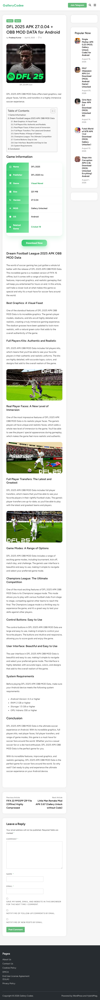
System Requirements (23, 146)
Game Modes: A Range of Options (27, 134)
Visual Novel (37, 183)
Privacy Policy (8, 983)
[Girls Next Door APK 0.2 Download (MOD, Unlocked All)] (77, 100)
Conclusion (15, 149)
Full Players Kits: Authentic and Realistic (30, 124)
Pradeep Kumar (15, 38)
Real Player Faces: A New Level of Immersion (32, 127)
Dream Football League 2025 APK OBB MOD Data (32, 118)
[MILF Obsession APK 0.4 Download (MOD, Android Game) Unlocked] (77, 68)
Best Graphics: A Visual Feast (25, 121)
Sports (17, 21)
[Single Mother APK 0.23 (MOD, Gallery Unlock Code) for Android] (77, 39)
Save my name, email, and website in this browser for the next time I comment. (33, 903)
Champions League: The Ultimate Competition (33, 136)
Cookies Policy (9, 968)
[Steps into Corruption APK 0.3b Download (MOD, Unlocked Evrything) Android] (77, 158)
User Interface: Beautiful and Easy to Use (30, 143)
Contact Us (7, 963)
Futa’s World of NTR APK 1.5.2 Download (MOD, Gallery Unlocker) (87, 136)
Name (10, 874)
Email (10, 886)
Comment (12, 839)
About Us (6, 959)
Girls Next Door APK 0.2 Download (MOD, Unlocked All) (86, 108)
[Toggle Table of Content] (52, 111)
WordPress (78, 996)
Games (9, 21)
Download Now (34, 243)
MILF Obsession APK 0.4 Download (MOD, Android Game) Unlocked (87, 77)
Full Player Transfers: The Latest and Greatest (32, 131)
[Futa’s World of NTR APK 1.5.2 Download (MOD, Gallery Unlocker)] (77, 129)
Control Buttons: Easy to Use (25, 139)
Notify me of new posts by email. (24, 922)
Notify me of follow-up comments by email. (30, 913)
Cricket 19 (36, 227)
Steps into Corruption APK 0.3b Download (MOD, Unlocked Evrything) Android (87, 166)
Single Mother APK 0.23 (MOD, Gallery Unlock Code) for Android (87, 47)
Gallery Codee (26, 996)
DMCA (5, 972)
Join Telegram (77, 5)
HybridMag (92, 996)
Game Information (17, 115)
